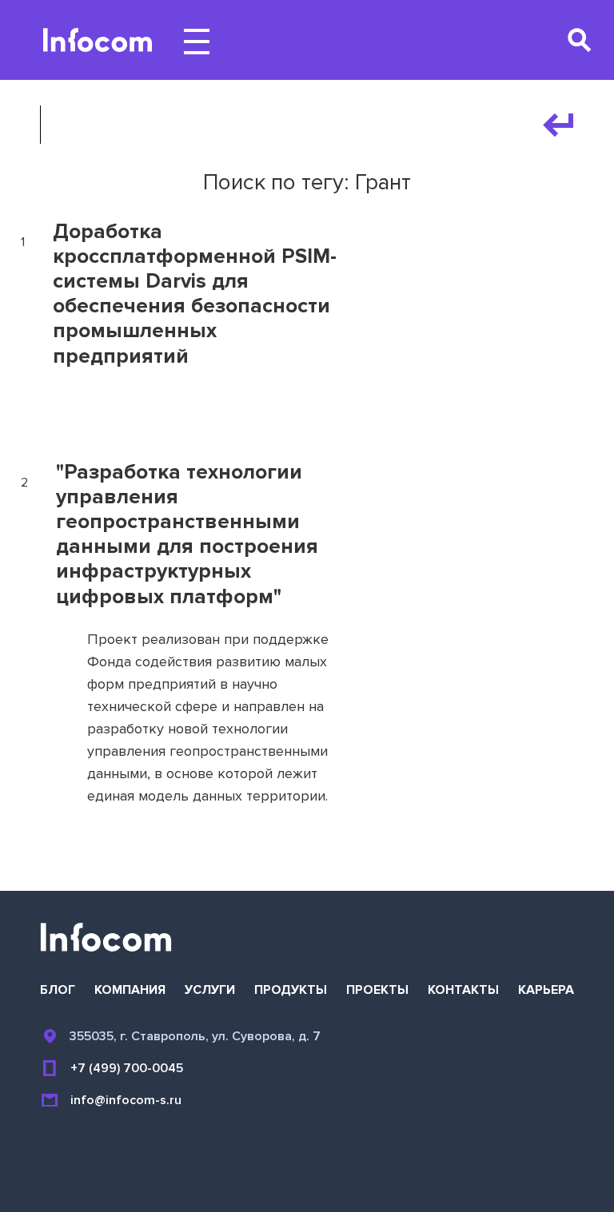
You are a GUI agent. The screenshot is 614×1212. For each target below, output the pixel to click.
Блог (57, 990)
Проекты (377, 990)
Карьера (546, 990)
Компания (129, 990)
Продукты (290, 990)
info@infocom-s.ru (125, 1100)
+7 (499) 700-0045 (126, 1068)
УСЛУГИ (210, 990)
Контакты (463, 990)
